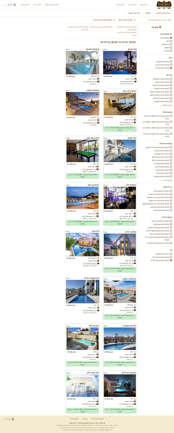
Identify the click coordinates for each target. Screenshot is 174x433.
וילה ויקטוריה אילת (91, 278)
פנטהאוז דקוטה (129, 278)
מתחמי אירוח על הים (162, 167)
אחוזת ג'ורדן (130, 231)
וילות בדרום (120, 4)
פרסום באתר (25, 4)
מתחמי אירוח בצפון (162, 61)
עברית (10, 4)
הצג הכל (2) (168, 180)
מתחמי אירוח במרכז (162, 65)
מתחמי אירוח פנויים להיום (160, 157)
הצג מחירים (108, 76)
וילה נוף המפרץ (129, 325)
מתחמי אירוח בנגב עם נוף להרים (101, 27)
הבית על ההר (93, 184)
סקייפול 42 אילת (129, 372)
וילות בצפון (143, 4)
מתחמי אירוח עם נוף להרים (160, 260)
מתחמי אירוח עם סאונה (161, 210)
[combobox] (156, 20)
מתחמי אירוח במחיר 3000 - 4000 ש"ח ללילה (156, 123)
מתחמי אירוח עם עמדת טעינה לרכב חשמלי (157, 238)
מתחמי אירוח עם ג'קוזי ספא (159, 207)
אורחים (148, 13)
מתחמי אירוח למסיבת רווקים (159, 92)
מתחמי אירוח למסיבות (161, 88)
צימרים (167, 51)
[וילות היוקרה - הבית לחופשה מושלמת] (164, 4)
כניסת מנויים (74, 418)
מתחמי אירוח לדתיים (162, 82)
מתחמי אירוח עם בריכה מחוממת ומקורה (155, 204)
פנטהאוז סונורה (92, 90)
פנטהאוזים (165, 44)
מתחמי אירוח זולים (163, 173)
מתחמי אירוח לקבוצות (161, 101)
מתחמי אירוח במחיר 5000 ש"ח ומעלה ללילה (156, 135)
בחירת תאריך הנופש (163, 13)
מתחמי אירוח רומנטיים (161, 176)
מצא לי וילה (37, 4)
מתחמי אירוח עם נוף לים (161, 257)
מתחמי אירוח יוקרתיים (162, 154)
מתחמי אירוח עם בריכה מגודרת (158, 194)
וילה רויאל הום (93, 138)
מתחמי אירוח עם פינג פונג (160, 221)
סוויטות (167, 47)
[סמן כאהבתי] (134, 53)
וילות (167, 41)
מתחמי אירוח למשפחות (161, 79)
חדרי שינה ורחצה (134, 13)
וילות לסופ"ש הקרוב (51, 4)
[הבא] (106, 62)
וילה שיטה (132, 138)
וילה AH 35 (94, 325)
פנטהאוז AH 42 (92, 49)
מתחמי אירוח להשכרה (161, 150)
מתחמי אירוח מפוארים (161, 163)
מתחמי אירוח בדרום (162, 68)
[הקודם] (133, 62)
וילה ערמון (132, 49)
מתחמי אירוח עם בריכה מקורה (159, 200)
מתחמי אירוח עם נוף (162, 254)
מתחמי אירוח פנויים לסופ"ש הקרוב (157, 147)
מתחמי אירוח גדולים (162, 170)
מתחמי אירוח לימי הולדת (161, 85)
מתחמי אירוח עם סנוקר (161, 224)
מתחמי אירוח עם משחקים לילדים (158, 231)
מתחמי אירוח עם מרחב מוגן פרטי (158, 243)
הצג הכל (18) (167, 105)
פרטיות (85, 418)
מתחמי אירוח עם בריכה (161, 191)
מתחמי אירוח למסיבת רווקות (159, 95)
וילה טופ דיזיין (93, 372)
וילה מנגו (95, 231)
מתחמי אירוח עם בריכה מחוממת (158, 197)
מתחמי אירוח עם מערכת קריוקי (158, 227)
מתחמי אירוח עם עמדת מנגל (159, 234)
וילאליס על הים (129, 90)
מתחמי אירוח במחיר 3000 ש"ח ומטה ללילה (156, 117)
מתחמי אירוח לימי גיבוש (161, 98)
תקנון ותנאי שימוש (97, 418)
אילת (105, 49)
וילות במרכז (132, 4)
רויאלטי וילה (131, 184)
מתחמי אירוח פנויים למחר (160, 160)
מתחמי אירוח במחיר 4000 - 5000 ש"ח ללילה (156, 129)
